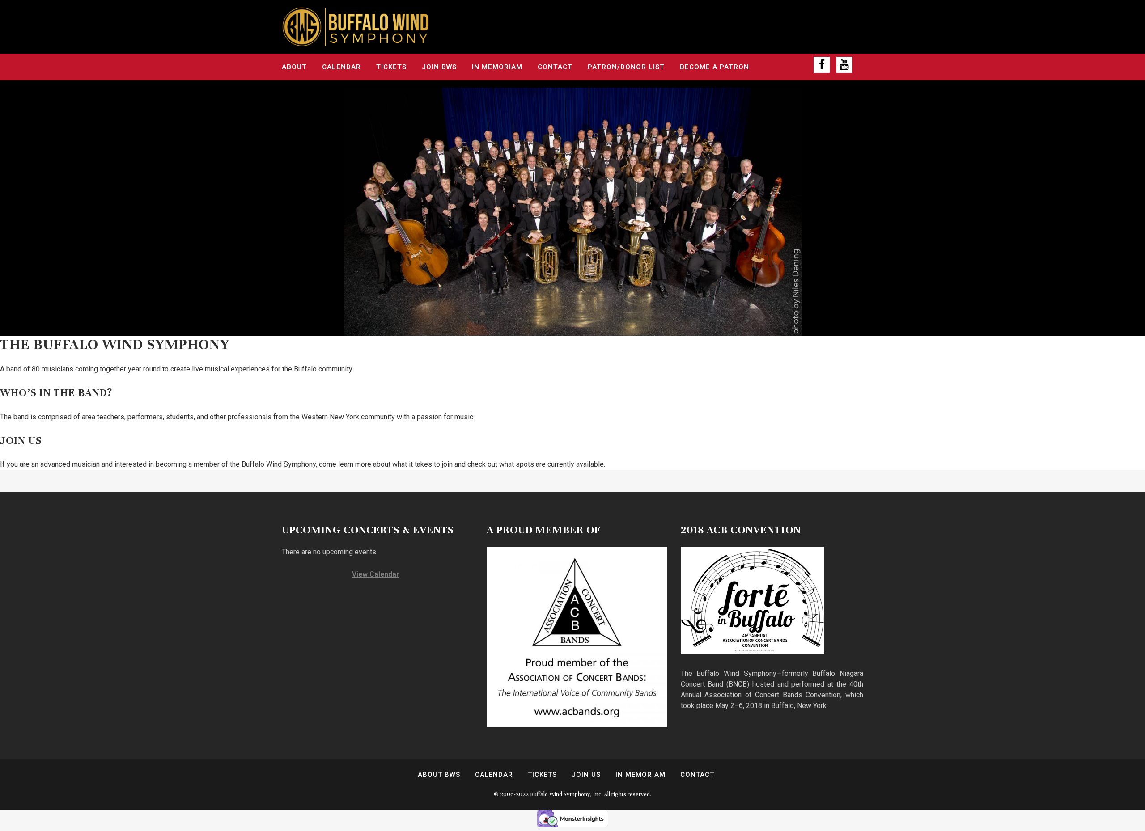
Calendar (494, 775)
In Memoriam (640, 775)
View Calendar (375, 574)
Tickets (542, 775)
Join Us (586, 775)
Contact (697, 775)
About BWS (439, 775)
